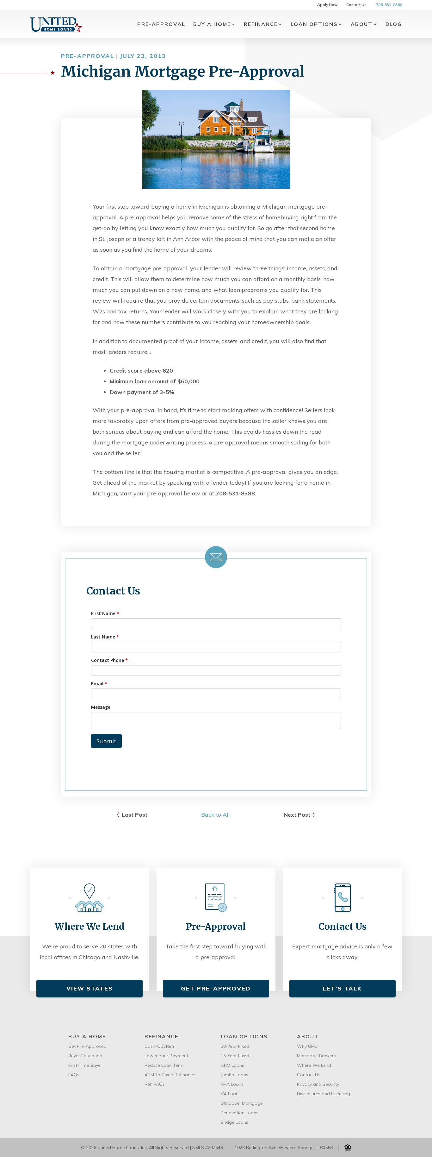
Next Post (297, 814)
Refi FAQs (155, 1084)
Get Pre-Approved (216, 988)
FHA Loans (232, 1084)
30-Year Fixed (235, 1046)
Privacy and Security (318, 1084)
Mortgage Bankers (316, 1056)
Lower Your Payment (166, 1056)
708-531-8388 (389, 4)
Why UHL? (307, 1046)
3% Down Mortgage (242, 1103)
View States (89, 988)
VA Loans (231, 1094)
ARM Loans (232, 1065)
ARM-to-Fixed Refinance (170, 1075)
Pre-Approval (161, 24)
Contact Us (356, 4)
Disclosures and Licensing (323, 1094)
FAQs (73, 1075)
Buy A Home (213, 24)
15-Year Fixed (235, 1056)
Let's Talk (342, 988)
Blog (394, 24)
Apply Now (327, 4)
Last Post (134, 814)
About (362, 24)
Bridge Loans (234, 1122)
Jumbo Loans (234, 1075)
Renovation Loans (239, 1113)
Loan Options (315, 24)
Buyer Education (85, 1056)
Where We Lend (314, 1065)
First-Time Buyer (85, 1065)
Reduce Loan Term (164, 1065)
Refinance (262, 24)
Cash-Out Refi (159, 1046)
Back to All (215, 814)
